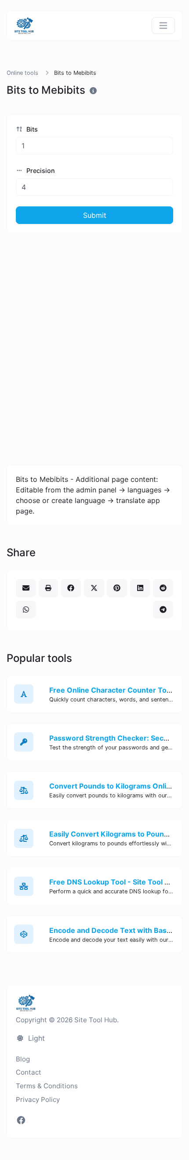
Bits (31, 129)
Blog (23, 1059)
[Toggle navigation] (163, 25)
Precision (40, 170)
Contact (28, 1072)
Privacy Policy (38, 1099)
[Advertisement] (94, 349)
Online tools (22, 73)
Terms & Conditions (47, 1086)
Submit (94, 215)
